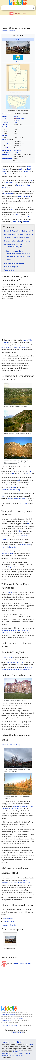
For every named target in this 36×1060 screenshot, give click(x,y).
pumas (10, 498)
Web (11, 13)
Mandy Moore (16, 222)
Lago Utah (11, 567)
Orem (30, 180)
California (12, 547)
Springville (9, 182)
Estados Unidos (20, 118)
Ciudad (18, 40)
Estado (6, 120)
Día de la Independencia (21, 217)
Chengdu (6, 921)
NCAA (18, 214)
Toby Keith (25, 222)
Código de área (7, 158)
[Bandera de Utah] (15, 120)
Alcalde (4, 124)
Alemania (12, 925)
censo (10, 592)
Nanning (6, 918)
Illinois (29, 545)
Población (5, 139)
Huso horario (6, 150)
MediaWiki (16, 1052)
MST (15, 150)
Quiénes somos (23, 1053)
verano (7, 152)
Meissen (5, 925)
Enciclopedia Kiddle (8, 1014)
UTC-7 (19, 150)
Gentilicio (5, 148)
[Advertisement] (18, 20)
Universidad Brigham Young (10, 490)
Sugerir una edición (17, 1032)
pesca (26, 503)
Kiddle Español (6, 1053)
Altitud (4, 135)
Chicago (23, 545)
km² (19, 129)
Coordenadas (6, 114)
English (24, 13)
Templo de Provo (7, 657)
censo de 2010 (8, 194)
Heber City (23, 536)
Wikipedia (19, 1050)
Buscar (33, 8)
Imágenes (17, 13)
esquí (21, 503)
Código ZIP (6, 154)
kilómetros (26, 171)
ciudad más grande (24, 196)
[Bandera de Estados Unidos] (15, 118)
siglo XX (13, 487)
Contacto (19, 1055)
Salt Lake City (8, 174)
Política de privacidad (8, 1055)
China (11, 918)
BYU (11, 210)
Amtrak (3, 540)
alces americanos (19, 498)
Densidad (6, 144)
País (5, 118)
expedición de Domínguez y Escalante (14, 347)
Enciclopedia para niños (9, 30)
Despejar (29, 7)
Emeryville (4, 547)
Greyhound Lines (7, 553)
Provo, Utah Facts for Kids (22, 963)
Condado (6, 122)
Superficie (5, 127)
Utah (17, 120)
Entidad (4, 116)
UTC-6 (16, 152)
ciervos (3, 496)
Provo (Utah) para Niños (9, 1025)
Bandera (18, 61)
